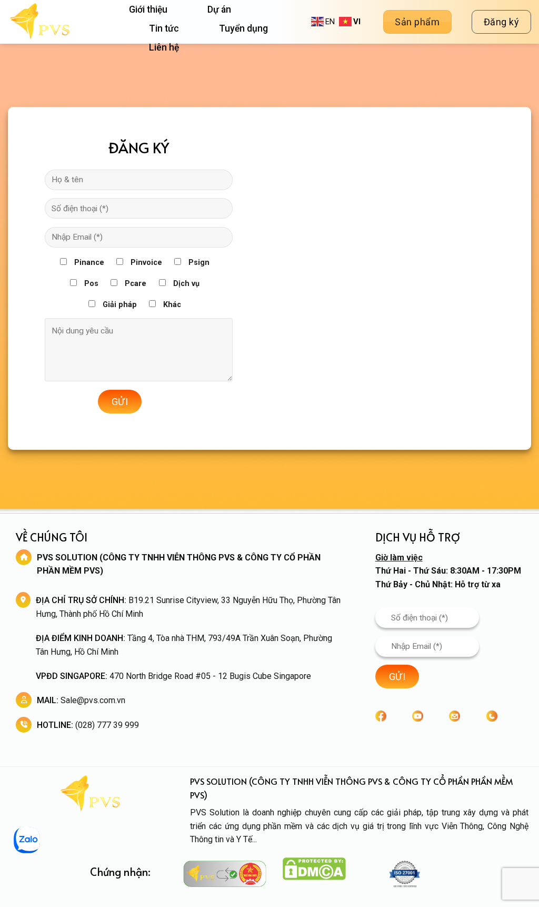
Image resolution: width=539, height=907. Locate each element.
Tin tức (164, 28)
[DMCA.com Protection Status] (314, 868)
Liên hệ (164, 47)
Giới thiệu (148, 9)
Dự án (219, 9)
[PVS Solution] (60, 22)
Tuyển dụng (243, 28)
